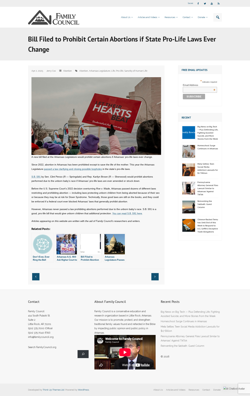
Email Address (199, 85)
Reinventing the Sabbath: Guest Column (204, 204)
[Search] (83, 354)
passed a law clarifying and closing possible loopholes (73, 169)
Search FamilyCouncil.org (42, 347)
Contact (206, 390)
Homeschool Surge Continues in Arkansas (207, 147)
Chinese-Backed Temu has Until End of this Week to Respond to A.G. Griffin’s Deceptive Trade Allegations (207, 225)
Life (113, 71)
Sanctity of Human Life (135, 71)
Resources (194, 390)
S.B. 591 (36, 176)
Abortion (67, 71)
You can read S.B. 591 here (127, 213)
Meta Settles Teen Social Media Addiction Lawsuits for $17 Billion (207, 168)
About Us (158, 390)
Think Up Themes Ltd (53, 390)
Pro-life (119, 71)
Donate (217, 390)
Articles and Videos (175, 390)
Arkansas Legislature (99, 71)
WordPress (83, 390)
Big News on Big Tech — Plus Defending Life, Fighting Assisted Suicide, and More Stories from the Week (207, 132)
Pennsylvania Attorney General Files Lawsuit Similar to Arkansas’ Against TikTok (207, 188)
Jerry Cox (51, 71)
